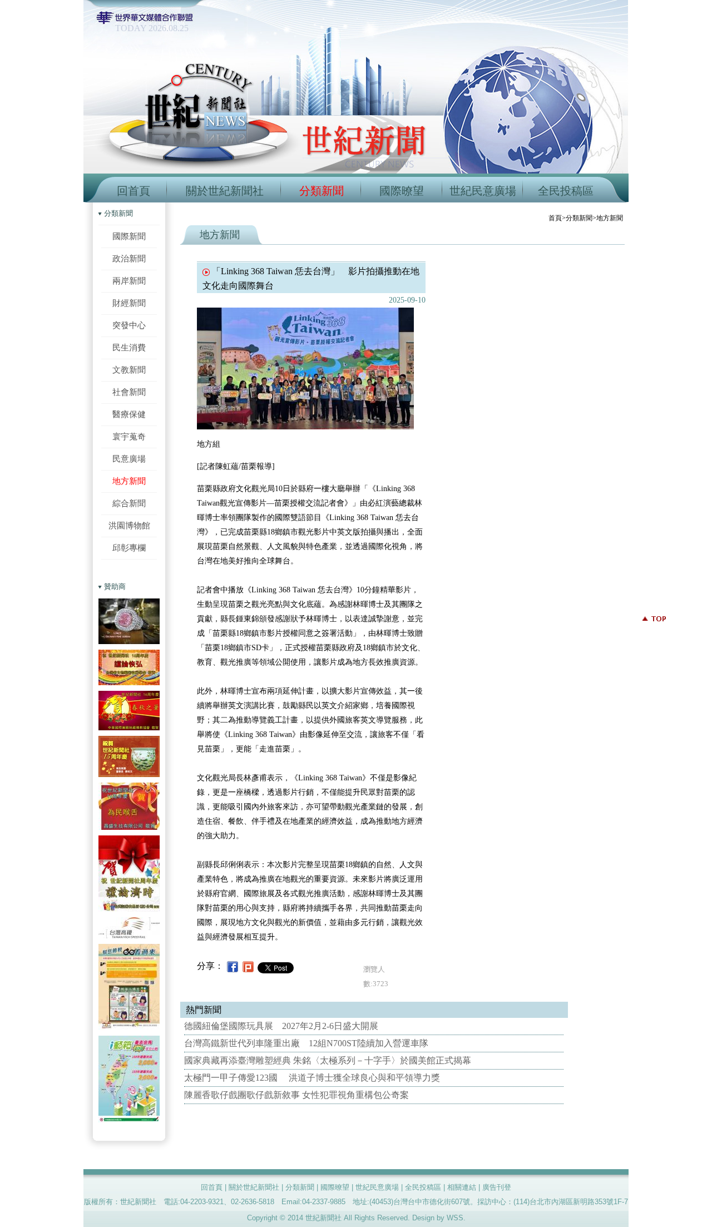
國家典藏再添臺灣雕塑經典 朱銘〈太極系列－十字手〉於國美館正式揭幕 (327, 1060)
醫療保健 (129, 414)
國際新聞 (129, 236)
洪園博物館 (129, 525)
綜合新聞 (129, 503)
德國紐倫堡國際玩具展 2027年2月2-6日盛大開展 (281, 1026)
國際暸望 (401, 191)
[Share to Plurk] (248, 966)
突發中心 (129, 325)
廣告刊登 (496, 1187)
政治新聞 (129, 258)
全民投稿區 (566, 191)
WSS (455, 1218)
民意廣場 (129, 458)
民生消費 (129, 347)
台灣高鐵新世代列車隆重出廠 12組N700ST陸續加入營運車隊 (306, 1043)
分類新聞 (321, 191)
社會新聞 (129, 392)
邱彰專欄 (129, 547)
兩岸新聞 (129, 280)
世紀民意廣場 (482, 191)
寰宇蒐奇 (129, 436)
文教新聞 (129, 369)
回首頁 (133, 191)
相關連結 (461, 1187)
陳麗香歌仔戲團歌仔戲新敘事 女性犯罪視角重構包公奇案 (296, 1095)
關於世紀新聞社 (225, 191)
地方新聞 (129, 481)
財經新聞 (129, 303)
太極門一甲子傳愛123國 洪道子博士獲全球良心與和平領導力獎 (312, 1077)
